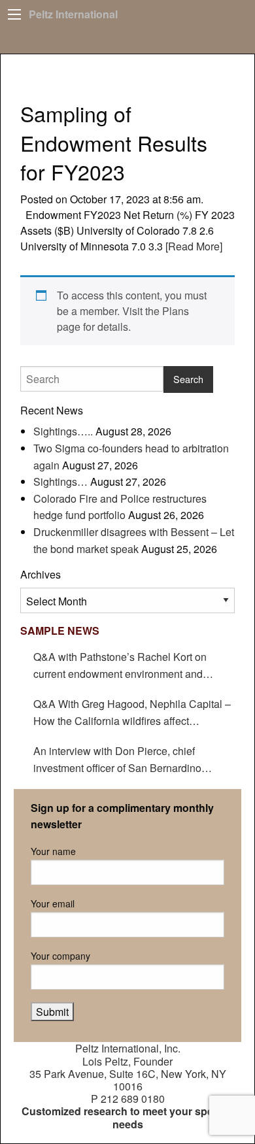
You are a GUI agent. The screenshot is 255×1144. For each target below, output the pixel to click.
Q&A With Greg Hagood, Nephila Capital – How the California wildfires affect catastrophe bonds (132, 712)
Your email (53, 903)
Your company (60, 955)
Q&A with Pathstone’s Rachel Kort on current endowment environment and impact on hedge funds (120, 665)
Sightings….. (63, 431)
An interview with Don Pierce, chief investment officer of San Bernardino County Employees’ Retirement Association (134, 759)
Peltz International (73, 14)
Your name (53, 851)
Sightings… (60, 481)
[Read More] (192, 246)
